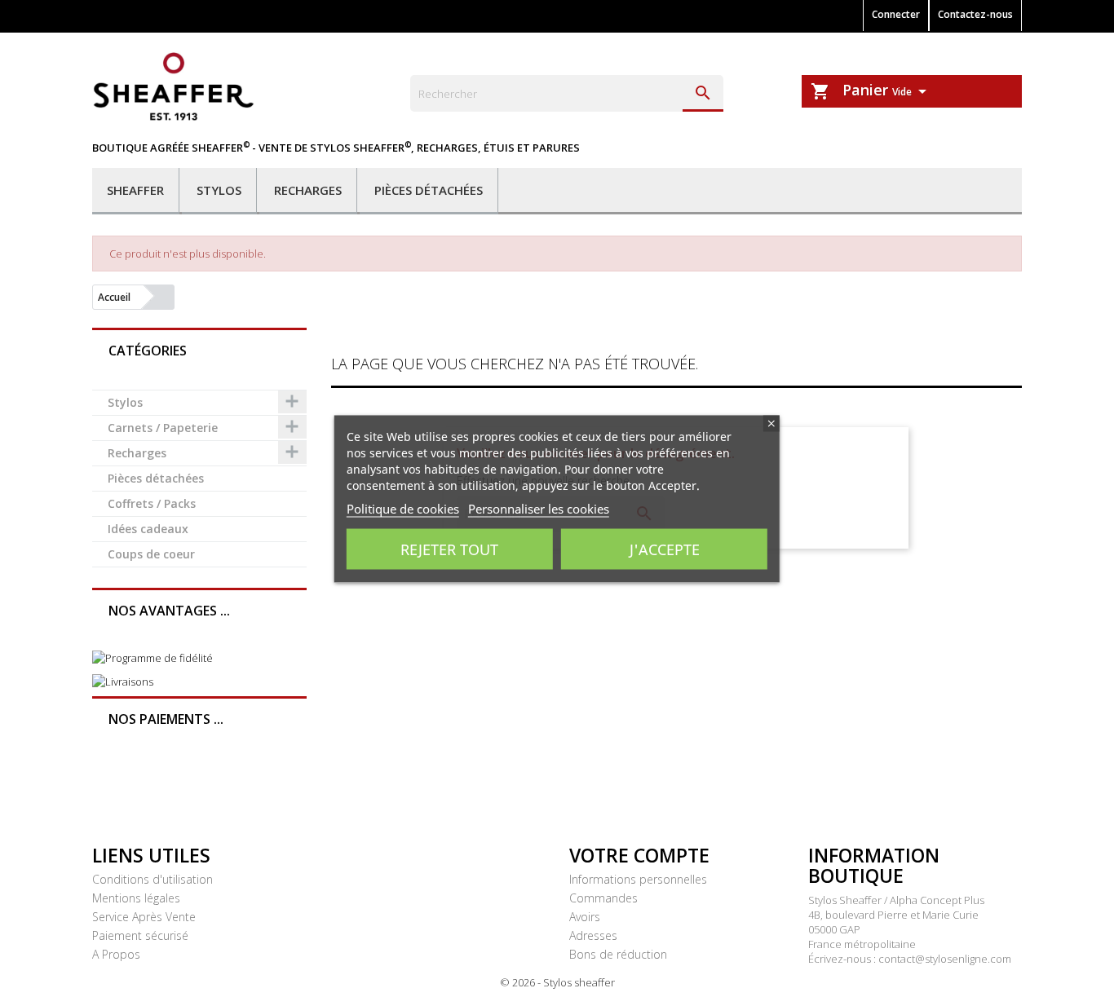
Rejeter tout (449, 548)
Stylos (219, 190)
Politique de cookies (403, 508)
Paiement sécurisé (140, 935)
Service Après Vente (144, 916)
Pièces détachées (428, 190)
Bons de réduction (618, 954)
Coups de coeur (151, 554)
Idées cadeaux (148, 528)
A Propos (116, 954)
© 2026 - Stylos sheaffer (557, 982)
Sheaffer (135, 190)
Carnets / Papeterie (163, 427)
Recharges (308, 190)
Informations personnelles (638, 879)
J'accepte (665, 548)
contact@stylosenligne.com (944, 958)
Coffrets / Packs (152, 503)
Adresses (593, 935)
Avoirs (584, 916)
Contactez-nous (975, 14)
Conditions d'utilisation (152, 879)
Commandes (603, 898)
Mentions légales (136, 898)
